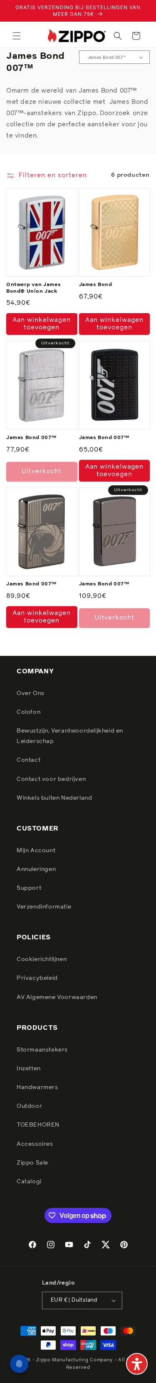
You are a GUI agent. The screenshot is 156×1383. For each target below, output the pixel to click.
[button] (16, 36)
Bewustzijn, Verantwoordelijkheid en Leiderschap (70, 736)
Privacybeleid (37, 978)
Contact (28, 760)
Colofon (28, 712)
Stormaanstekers (42, 1050)
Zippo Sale (32, 1163)
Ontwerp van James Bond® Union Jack (33, 288)
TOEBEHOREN (38, 1125)
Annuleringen (36, 869)
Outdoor (29, 1106)
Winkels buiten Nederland (54, 798)
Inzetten (29, 1069)
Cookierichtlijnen (42, 959)
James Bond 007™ (31, 437)
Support (29, 888)
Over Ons (31, 693)
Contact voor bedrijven (51, 779)
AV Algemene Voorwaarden (57, 997)
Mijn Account (36, 850)
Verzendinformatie (44, 907)
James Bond (95, 284)
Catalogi (29, 1182)
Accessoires (35, 1144)
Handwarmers (37, 1087)
